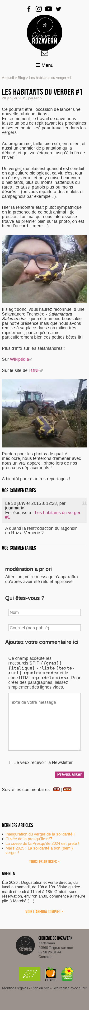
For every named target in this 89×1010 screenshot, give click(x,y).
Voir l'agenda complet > (44, 911)
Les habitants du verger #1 (42, 515)
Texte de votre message (33, 702)
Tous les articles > (44, 861)
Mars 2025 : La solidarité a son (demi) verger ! (39, 850)
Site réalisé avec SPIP (69, 988)
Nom (14, 612)
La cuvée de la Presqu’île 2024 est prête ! (42, 843)
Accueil (8, 77)
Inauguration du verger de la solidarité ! (40, 834)
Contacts (45, 956)
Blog (21, 77)
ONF (35, 370)
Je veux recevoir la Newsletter (43, 762)
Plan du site (40, 988)
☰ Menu (44, 65)
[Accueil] (44, 32)
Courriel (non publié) (29, 628)
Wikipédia (19, 359)
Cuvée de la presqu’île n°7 (28, 838)
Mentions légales (15, 988)
